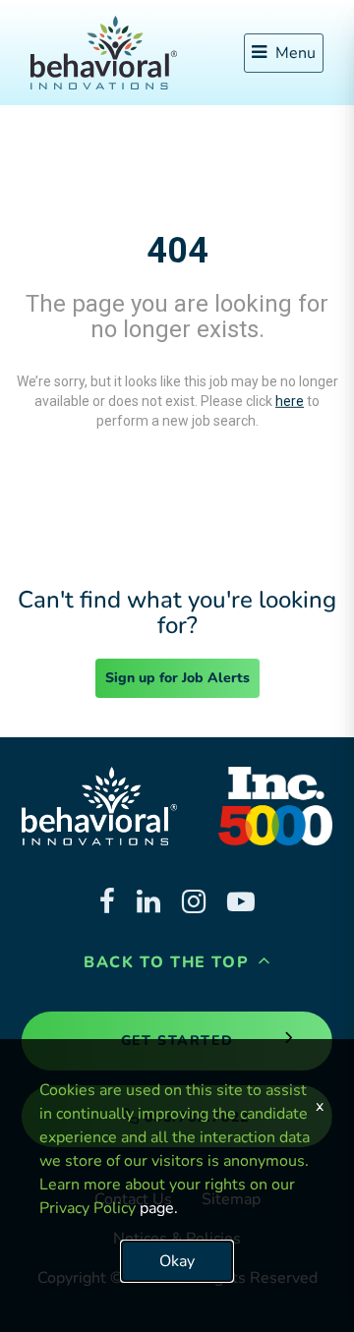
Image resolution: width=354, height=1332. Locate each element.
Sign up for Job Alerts (177, 677)
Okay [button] (177, 1261)
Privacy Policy (87, 1208)
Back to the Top (169, 962)
